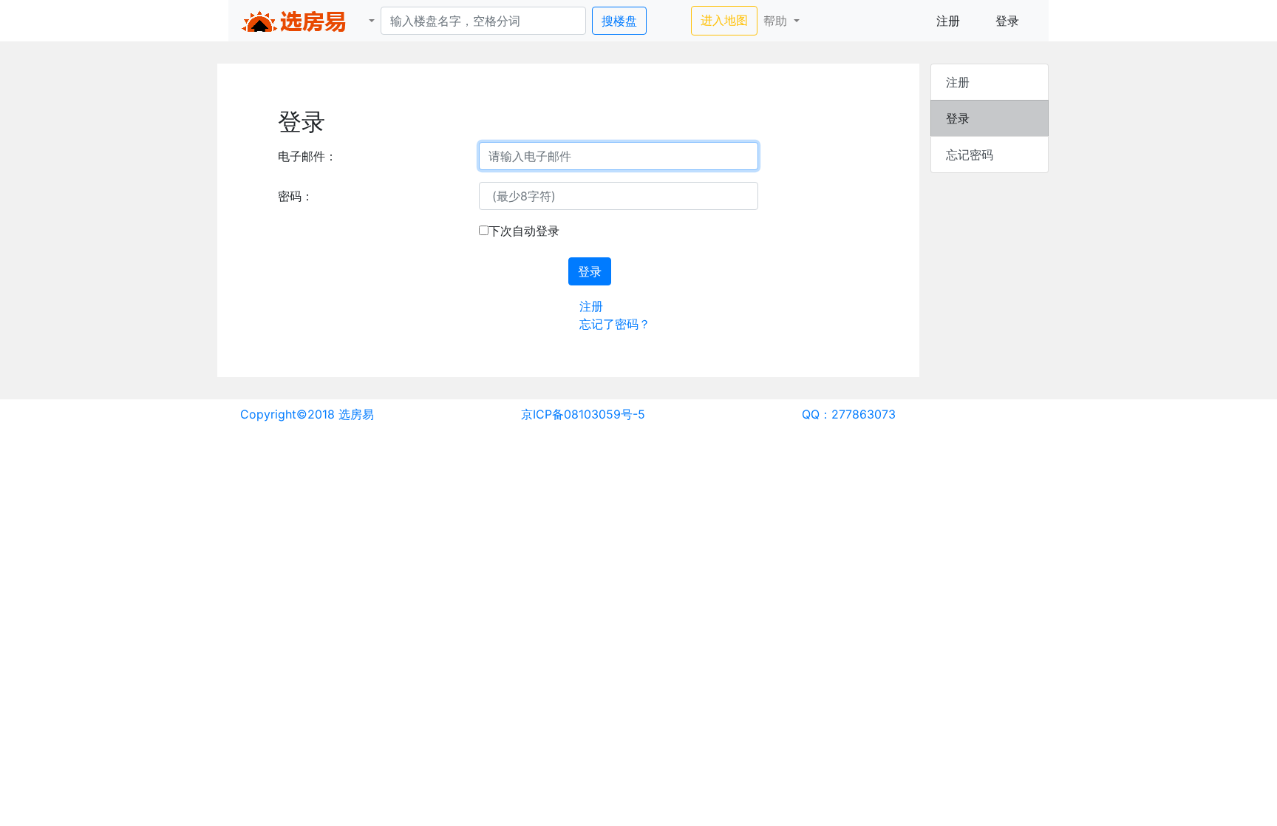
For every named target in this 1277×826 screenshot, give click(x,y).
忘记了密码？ (614, 323)
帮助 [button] (777, 20)
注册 (948, 20)
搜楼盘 (619, 20)
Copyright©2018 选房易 (307, 414)
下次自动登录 (523, 230)
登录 (1007, 20)
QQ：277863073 (849, 414)
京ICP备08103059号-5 (583, 414)
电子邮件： (307, 156)
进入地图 (729, 19)
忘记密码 (969, 154)
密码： (295, 196)
